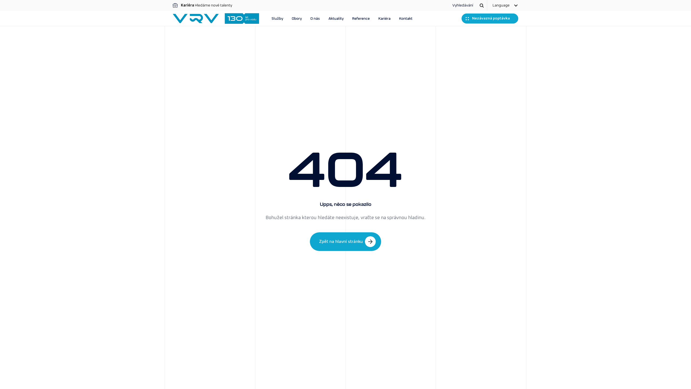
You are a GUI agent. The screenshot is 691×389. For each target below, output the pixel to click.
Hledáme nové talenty (206, 5)
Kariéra (384, 19)
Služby (277, 19)
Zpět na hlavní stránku (341, 241)
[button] (505, 5)
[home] (216, 18)
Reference (361, 19)
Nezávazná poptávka (491, 18)
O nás (315, 19)
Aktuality (336, 19)
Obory (297, 19)
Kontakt (405, 19)
